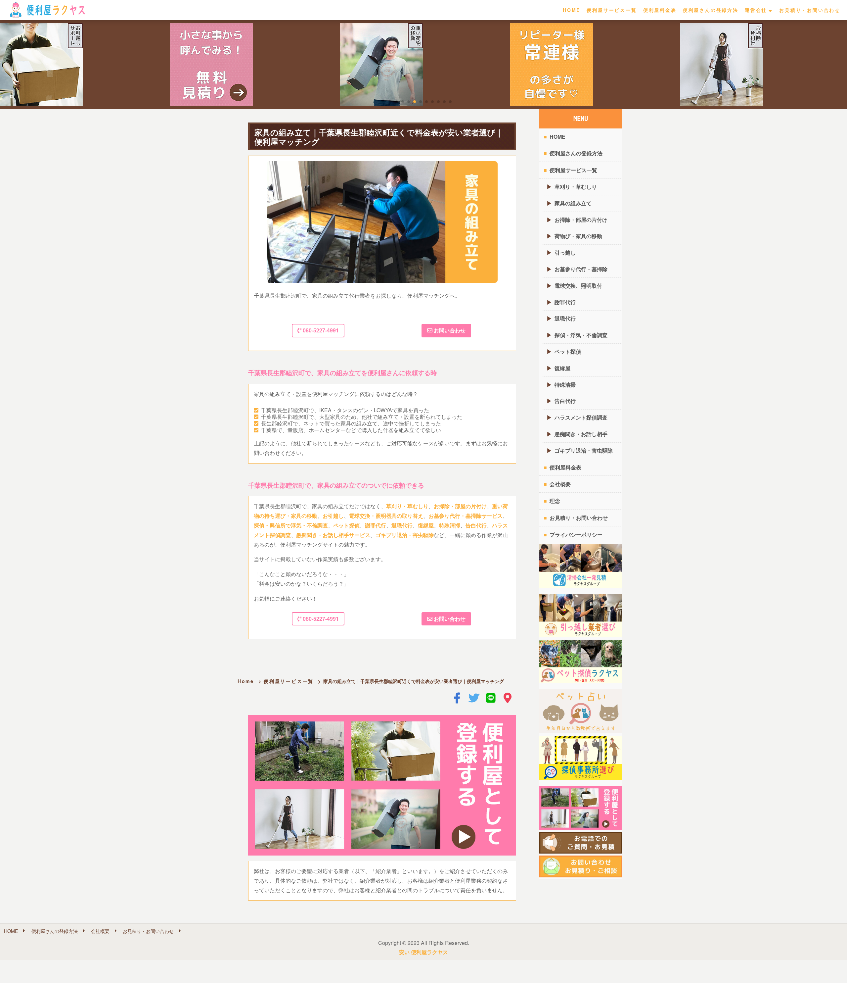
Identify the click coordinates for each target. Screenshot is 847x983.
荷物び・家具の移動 (578, 236)
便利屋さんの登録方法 (710, 10)
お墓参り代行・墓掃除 (581, 269)
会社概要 (560, 484)
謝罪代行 (375, 525)
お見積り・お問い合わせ (809, 10)
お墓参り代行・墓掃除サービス (465, 515)
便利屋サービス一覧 (612, 10)
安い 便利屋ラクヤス (423, 952)
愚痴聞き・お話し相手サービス (333, 535)
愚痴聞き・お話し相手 (581, 434)
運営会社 (756, 10)
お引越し (333, 515)
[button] (396, 101)
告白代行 (476, 525)
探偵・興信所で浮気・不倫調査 (291, 525)
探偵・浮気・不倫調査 (581, 335)
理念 (555, 501)
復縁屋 (426, 525)
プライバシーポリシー (576, 534)
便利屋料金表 (660, 10)
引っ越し (565, 252)
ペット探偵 (346, 525)
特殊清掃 (449, 525)
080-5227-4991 (320, 330)
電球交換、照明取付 (578, 285)
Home (246, 681)
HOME (571, 10)
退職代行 (402, 525)
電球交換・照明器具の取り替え (386, 515)
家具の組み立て (573, 203)
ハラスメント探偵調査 (581, 417)
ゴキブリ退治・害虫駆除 (405, 535)
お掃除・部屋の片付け (460, 506)
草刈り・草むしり (407, 506)
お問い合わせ (449, 330)
